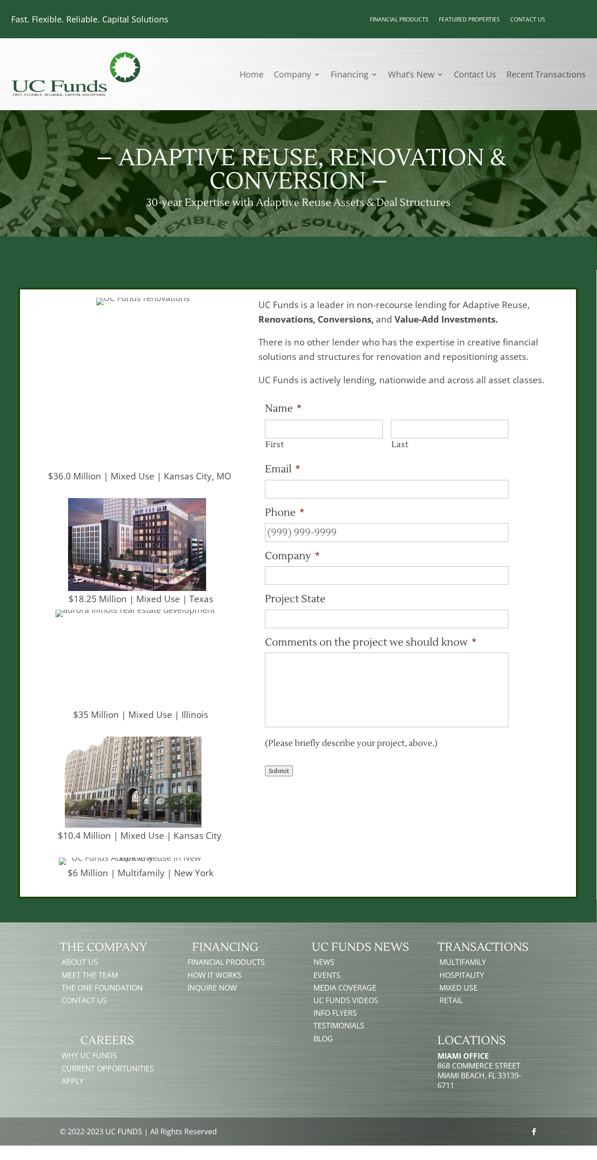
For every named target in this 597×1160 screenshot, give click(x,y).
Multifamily (462, 962)
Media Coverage (344, 988)
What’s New (411, 75)
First (274, 444)
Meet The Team (90, 975)
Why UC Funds (89, 1055)
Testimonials (338, 1025)
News (323, 962)
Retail (451, 1000)
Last (400, 444)
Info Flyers (335, 1013)
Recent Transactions (546, 75)
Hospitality (461, 975)
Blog (323, 1038)
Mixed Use (458, 988)
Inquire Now (212, 988)
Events (326, 975)
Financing (349, 75)
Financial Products (399, 19)
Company (292, 75)
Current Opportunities (108, 1068)
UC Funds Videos (345, 1000)
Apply (72, 1081)
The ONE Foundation (102, 988)
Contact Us (527, 19)
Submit (279, 771)
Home (252, 75)
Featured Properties (469, 19)
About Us (80, 962)
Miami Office (463, 1056)
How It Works (214, 975)
